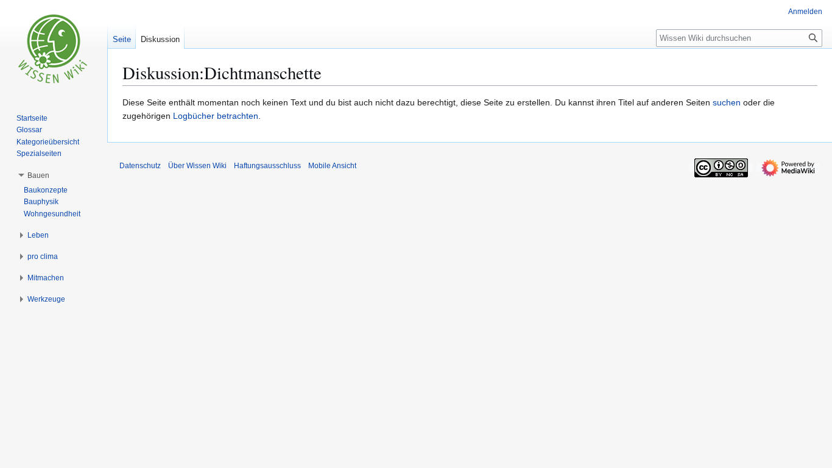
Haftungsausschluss (267, 165)
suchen (727, 102)
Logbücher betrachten (215, 116)
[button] (38, 175)
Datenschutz (140, 165)
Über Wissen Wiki (197, 165)
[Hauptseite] (53, 49)
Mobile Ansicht (332, 165)
